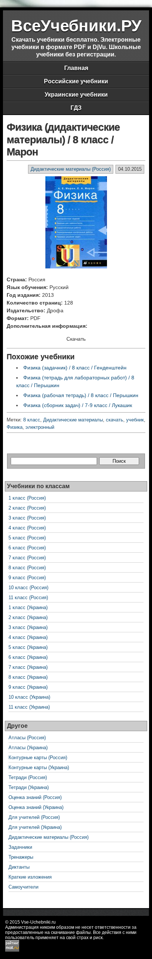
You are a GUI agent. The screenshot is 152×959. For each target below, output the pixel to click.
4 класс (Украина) (28, 637)
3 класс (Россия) (27, 518)
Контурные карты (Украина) (38, 767)
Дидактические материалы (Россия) (71, 169)
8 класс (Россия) (27, 567)
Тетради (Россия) (27, 777)
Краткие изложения (30, 877)
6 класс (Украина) (28, 657)
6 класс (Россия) (27, 547)
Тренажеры (20, 857)
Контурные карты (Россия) (37, 757)
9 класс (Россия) (27, 577)
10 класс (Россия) (28, 587)
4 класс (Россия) (27, 528)
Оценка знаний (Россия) (35, 797)
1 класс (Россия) (27, 498)
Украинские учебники (76, 94)
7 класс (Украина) (28, 667)
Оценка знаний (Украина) (35, 807)
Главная (76, 68)
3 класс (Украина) (28, 627)
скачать (114, 420)
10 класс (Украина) (29, 697)
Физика (15, 427)
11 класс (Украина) (29, 707)
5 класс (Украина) (28, 647)
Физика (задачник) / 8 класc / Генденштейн (75, 368)
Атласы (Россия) (27, 737)
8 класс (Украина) (28, 677)
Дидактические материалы (73, 420)
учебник (135, 420)
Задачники (20, 847)
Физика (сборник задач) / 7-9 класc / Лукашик (77, 405)
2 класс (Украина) (28, 617)
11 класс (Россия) (28, 597)
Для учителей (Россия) (34, 817)
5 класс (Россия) (27, 538)
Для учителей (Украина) (35, 827)
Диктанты (19, 867)
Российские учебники (76, 81)
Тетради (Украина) (28, 787)
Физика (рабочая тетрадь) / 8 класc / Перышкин (80, 395)
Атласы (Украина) (28, 747)
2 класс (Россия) (27, 508)
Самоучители (23, 887)
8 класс (31, 420)
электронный (39, 427)
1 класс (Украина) (28, 607)
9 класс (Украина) (28, 687)
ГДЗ (76, 108)
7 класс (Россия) (27, 557)
